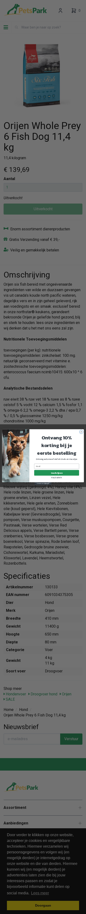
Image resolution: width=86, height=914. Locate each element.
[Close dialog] (81, 432)
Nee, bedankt (56, 478)
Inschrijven (56, 472)
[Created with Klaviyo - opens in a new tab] (43, 483)
